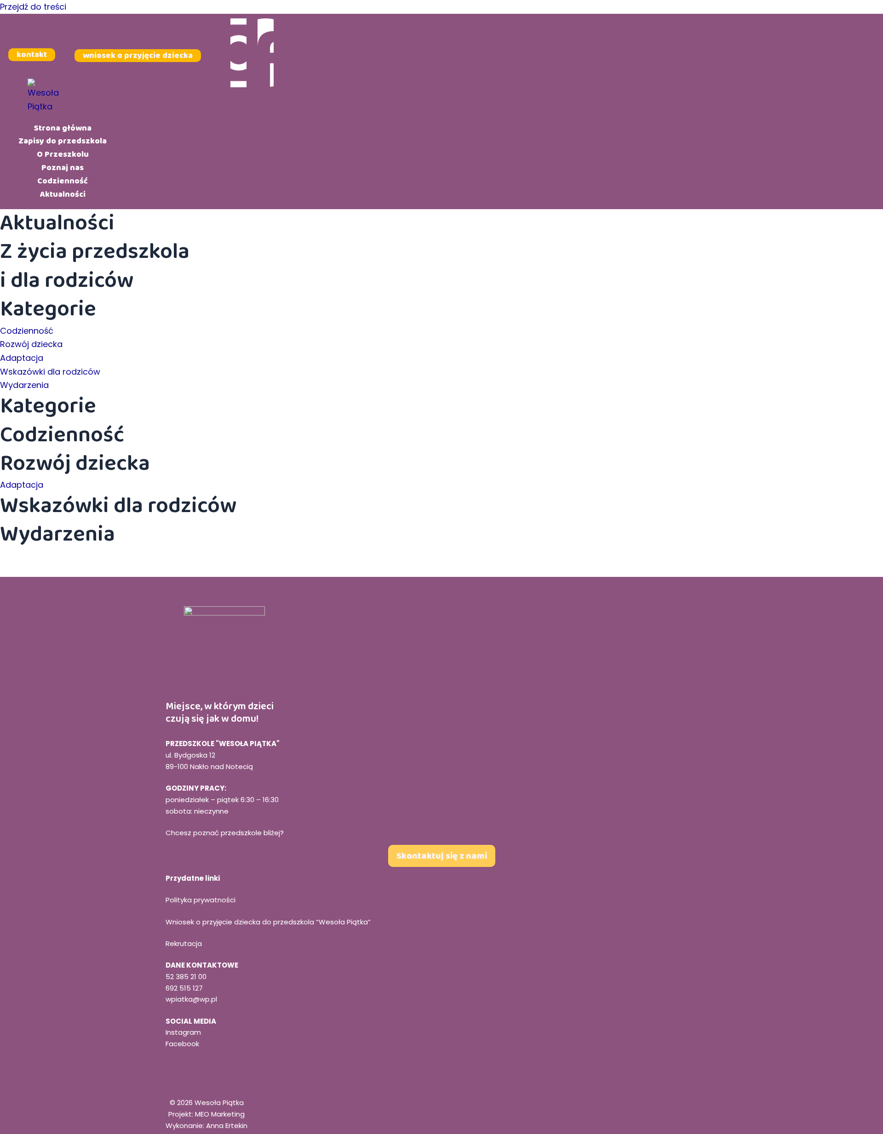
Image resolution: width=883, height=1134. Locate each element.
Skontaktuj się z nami (441, 856)
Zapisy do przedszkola (62, 141)
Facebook (182, 1044)
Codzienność (62, 180)
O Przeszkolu (63, 154)
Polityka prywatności (200, 900)
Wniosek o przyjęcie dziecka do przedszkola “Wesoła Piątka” (268, 922)
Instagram (183, 1032)
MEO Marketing (220, 1114)
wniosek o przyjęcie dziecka (138, 55)
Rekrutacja (184, 943)
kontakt (32, 54)
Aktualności (63, 194)
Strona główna (63, 127)
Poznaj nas (62, 167)
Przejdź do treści (33, 6)
